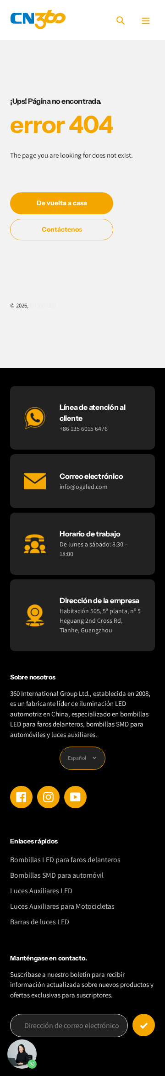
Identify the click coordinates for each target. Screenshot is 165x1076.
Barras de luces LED (39, 922)
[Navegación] (145, 20)
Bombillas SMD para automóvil (57, 875)
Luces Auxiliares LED (41, 891)
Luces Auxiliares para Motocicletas (62, 906)
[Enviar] (143, 1025)
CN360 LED (43, 305)
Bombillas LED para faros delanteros (65, 859)
